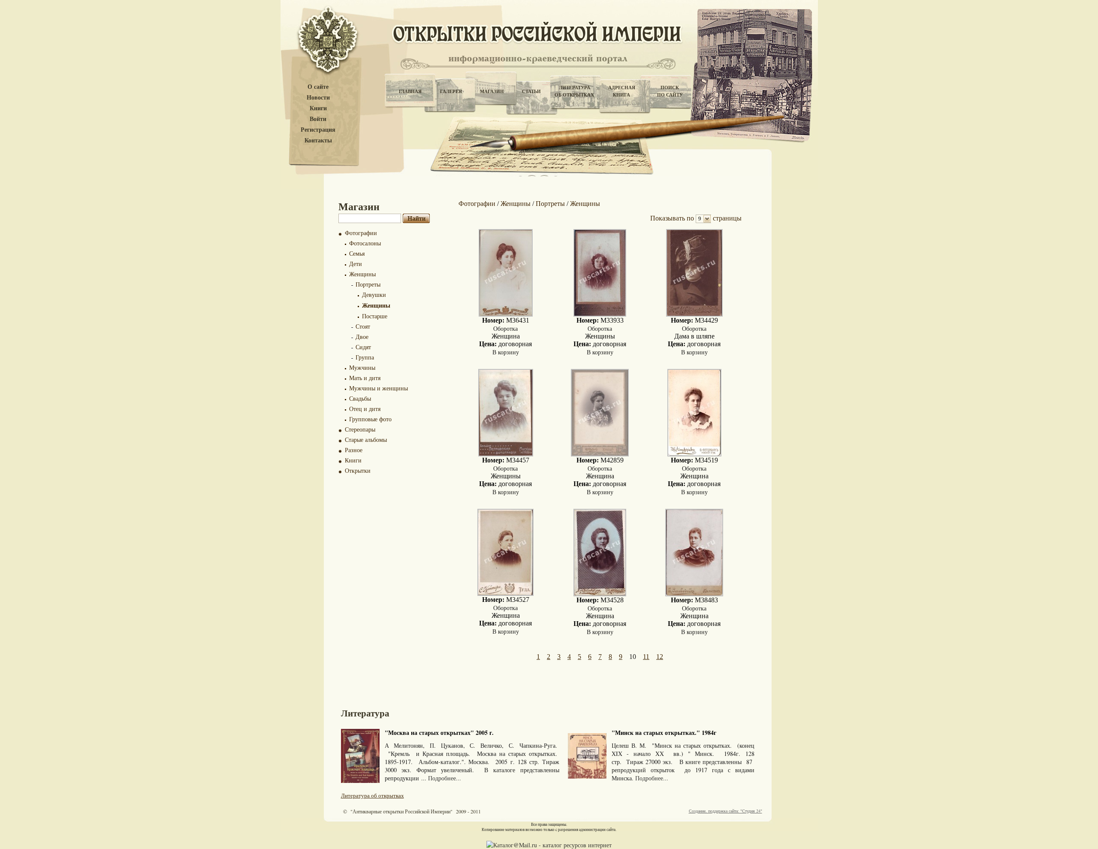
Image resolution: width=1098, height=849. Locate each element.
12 (659, 656)
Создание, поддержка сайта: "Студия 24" (725, 811)
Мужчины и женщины (378, 388)
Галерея (451, 91)
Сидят (363, 347)
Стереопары (360, 429)
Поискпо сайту (670, 91)
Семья (357, 253)
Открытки (358, 470)
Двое (362, 336)
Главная (410, 91)
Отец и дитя (364, 409)
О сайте (318, 87)
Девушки (374, 294)
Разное (353, 450)
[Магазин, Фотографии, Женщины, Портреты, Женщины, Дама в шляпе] (694, 314)
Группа (365, 357)
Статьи (531, 91)
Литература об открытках (372, 795)
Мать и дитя (364, 378)
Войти (318, 119)
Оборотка (505, 328)
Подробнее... (444, 778)
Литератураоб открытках (574, 91)
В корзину (505, 352)
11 (646, 656)
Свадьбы (360, 398)
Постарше (374, 316)
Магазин (492, 91)
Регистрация (318, 130)
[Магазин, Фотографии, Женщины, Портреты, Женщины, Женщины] (599, 314)
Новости (318, 97)
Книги (318, 108)
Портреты (368, 284)
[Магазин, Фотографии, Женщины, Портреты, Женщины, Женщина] (506, 314)
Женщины (362, 274)
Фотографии (361, 233)
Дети (355, 264)
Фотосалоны (365, 243)
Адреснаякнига (621, 91)
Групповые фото (370, 419)
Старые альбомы (366, 439)
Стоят (363, 326)
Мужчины (362, 367)
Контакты (318, 140)
